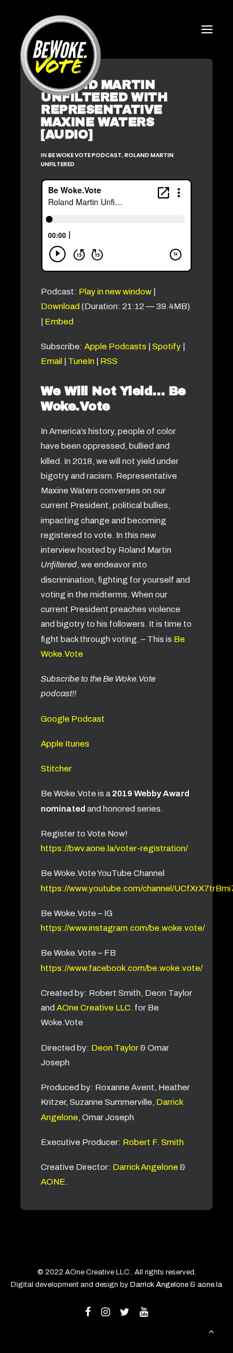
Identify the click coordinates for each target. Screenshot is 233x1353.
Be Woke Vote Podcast (85, 155)
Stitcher (56, 768)
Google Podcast (73, 718)
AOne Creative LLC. (96, 1007)
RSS (109, 361)
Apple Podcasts (115, 346)
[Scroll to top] (211, 1330)
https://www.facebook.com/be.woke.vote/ (121, 968)
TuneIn (81, 361)
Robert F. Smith (153, 1142)
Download (60, 306)
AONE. (54, 1181)
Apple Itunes (65, 743)
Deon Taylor (115, 1047)
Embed (59, 321)
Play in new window (115, 291)
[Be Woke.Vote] (60, 29)
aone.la (209, 1285)
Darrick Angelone (145, 1167)
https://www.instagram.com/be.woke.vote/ (123, 928)
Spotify (166, 346)
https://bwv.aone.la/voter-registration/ (114, 848)
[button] (207, 29)
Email (51, 361)
